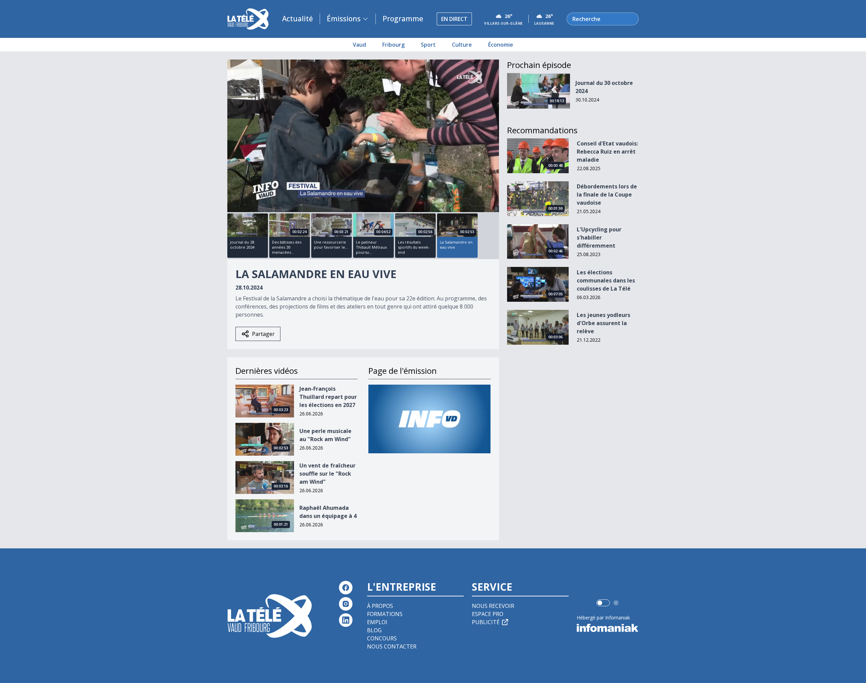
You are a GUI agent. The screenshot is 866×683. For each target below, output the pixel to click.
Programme (403, 18)
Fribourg (393, 44)
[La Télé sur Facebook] (346, 588)
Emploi (377, 622)
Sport (428, 44)
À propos (380, 606)
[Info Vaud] (429, 419)
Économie (500, 44)
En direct (454, 19)
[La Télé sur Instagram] (346, 604)
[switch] (603, 602)
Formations (385, 614)
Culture (462, 44)
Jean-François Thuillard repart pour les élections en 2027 (328, 397)
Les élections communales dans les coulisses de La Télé (606, 280)
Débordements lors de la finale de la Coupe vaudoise (607, 194)
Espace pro (487, 614)
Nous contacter (391, 646)
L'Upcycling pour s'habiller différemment (599, 237)
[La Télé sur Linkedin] (346, 620)
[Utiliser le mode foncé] (616, 602)
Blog (374, 630)
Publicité (486, 622)
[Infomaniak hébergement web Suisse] (608, 628)
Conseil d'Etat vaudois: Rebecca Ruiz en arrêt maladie (607, 151)
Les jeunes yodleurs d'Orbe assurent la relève (603, 323)
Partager (263, 334)
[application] (363, 136)
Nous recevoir (493, 606)
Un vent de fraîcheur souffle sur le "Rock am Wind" (327, 473)
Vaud (359, 44)
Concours (382, 638)
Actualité (297, 18)
